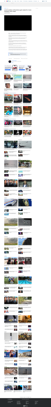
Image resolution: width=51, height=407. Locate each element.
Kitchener (5, 8)
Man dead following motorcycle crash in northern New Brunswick (10, 207)
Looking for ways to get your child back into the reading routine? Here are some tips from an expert (27, 126)
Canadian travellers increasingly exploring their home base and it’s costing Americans (8, 126)
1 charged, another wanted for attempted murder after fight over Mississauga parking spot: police (10, 149)
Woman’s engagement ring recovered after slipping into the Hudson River (27, 307)
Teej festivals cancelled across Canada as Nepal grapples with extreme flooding (13, 307)
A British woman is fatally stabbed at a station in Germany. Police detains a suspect (27, 311)
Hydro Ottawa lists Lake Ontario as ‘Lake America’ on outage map (26, 170)
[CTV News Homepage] (8, 1)
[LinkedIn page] (11, 399)
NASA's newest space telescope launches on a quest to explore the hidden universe (24, 375)
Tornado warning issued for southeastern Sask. (9, 226)
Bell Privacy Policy (18, 402)
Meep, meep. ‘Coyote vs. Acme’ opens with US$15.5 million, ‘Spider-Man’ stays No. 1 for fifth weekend (24, 340)
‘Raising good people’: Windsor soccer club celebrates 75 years (10, 284)
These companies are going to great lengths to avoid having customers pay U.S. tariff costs (27, 89)
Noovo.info (36, 402)
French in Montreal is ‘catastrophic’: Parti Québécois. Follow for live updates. (10, 187)
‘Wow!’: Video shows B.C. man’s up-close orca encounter (18, 89)
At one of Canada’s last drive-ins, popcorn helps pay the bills (17, 126)
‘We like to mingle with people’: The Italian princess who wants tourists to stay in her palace (25, 358)
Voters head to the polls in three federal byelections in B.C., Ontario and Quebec (11, 323)
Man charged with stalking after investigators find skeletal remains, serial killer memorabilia (24, 305)
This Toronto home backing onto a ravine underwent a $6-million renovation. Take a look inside (8, 136)
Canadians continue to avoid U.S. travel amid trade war (17, 115)
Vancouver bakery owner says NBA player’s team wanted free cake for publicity (27, 391)
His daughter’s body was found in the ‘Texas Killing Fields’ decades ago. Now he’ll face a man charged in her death (8, 89)
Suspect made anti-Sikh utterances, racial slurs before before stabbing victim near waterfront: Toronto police (13, 155)
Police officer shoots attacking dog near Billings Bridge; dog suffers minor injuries (27, 175)
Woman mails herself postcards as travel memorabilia (18, 103)
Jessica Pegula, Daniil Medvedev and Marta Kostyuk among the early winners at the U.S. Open (11, 358)
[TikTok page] (9, 399)
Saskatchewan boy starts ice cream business (8, 103)
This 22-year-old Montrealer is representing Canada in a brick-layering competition (13, 194)
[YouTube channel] (10, 399)
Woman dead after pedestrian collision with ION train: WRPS (27, 232)
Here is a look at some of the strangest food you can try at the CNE (27, 136)
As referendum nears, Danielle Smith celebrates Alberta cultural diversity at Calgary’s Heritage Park (13, 171)
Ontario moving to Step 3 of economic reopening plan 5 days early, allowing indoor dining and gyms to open (18, 54)
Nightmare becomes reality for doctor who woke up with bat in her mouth (18, 391)
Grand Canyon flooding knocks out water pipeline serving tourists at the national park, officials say (10, 375)
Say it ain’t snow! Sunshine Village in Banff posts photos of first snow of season (27, 81)
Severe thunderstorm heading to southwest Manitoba (26, 209)
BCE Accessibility (9, 402)
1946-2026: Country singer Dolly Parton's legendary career (17, 135)
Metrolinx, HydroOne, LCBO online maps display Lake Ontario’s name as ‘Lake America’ (18, 81)
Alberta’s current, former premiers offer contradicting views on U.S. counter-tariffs (27, 252)
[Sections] (4, 1)
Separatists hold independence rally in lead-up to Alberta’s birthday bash (8, 391)
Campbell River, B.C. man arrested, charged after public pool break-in (24, 284)
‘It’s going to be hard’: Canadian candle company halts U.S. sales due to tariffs (24, 323)
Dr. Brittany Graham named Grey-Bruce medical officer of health (13, 271)
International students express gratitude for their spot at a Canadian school (8, 116)
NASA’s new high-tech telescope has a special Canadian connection (27, 103)
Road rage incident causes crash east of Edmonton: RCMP (27, 193)
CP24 (26, 402)
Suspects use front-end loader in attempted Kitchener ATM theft (26, 229)
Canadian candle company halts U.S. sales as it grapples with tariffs (27, 115)
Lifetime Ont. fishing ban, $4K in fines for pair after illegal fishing (25, 246)
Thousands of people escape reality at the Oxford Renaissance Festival (10, 265)
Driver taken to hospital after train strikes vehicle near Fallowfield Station (24, 168)
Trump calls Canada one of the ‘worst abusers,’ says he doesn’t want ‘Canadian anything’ (8, 81)
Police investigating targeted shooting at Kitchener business (24, 226)
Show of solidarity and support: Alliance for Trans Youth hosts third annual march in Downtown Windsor (13, 287)
